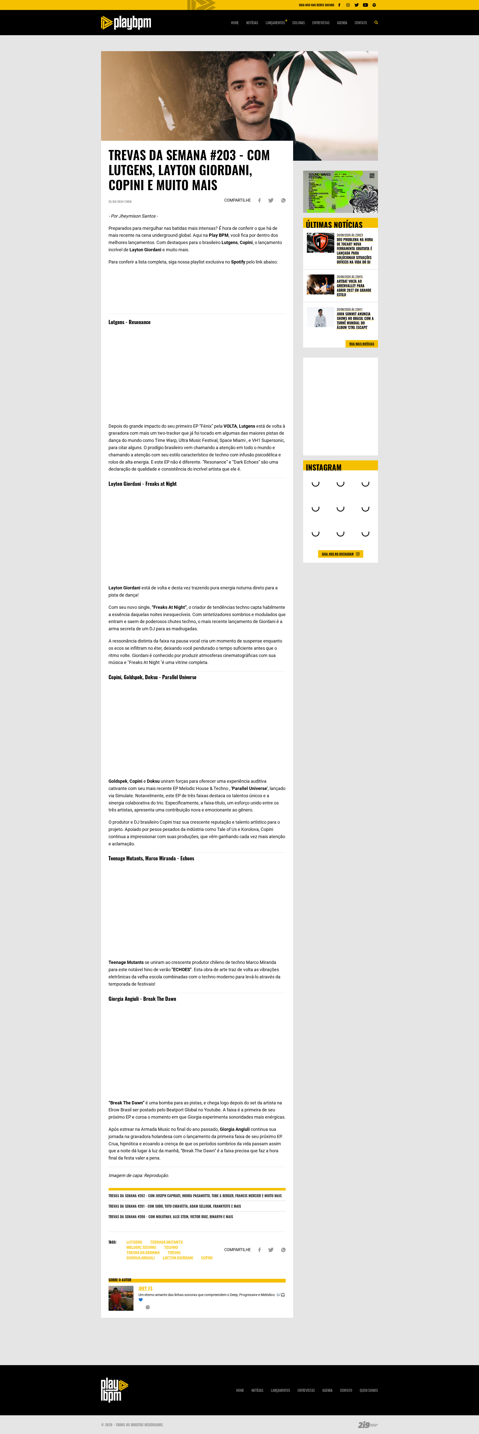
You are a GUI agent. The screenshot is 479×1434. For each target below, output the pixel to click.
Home (235, 22)
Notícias (252, 22)
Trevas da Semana (143, 1252)
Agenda (342, 22)
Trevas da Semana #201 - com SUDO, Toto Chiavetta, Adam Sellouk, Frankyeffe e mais (175, 1206)
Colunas (298, 22)
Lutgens (134, 1242)
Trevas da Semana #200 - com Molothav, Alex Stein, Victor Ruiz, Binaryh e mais (171, 1216)
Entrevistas (321, 22)
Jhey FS (145, 1288)
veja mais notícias (361, 344)
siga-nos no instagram (338, 554)
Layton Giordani (178, 1258)
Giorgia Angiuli (140, 1258)
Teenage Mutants (166, 1242)
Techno (171, 1247)
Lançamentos (275, 22)
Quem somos (369, 1390)
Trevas (174, 1252)
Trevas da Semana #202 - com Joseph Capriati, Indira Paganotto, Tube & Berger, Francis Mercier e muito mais (195, 1195)
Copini (207, 1258)
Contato (361, 22)
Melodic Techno (141, 1247)
